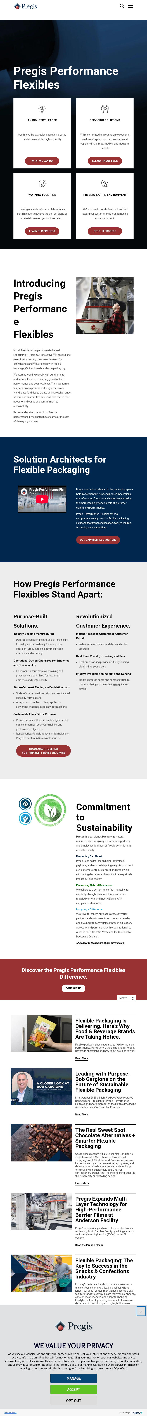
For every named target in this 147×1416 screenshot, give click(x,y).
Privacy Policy (10, 1412)
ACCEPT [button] (73, 1389)
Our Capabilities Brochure (98, 539)
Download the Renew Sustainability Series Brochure (43, 750)
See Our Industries (105, 160)
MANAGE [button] (74, 1378)
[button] (141, 1311)
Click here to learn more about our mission (100, 942)
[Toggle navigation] (127, 6)
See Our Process (105, 231)
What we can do (42, 160)
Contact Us (73, 988)
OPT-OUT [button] (73, 1400)
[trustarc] (136, 1412)
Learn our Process (42, 231)
